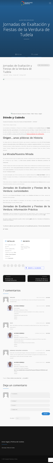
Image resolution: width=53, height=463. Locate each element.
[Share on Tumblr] (15, 265)
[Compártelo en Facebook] (4, 265)
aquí (44, 214)
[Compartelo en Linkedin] (11, 265)
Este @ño (12, 418)
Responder (48, 297)
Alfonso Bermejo (19, 306)
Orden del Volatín (41, 174)
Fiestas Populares (12, 254)
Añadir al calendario (34, 268)
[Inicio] (26, 3)
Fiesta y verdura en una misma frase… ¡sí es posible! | (17, 378)
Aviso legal (4, 447)
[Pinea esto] (19, 265)
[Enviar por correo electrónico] (23, 265)
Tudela (48, 128)
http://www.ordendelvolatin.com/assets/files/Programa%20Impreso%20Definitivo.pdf (30, 370)
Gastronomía (10, 258)
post (31, 218)
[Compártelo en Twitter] (8, 265)
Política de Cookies (11, 447)
